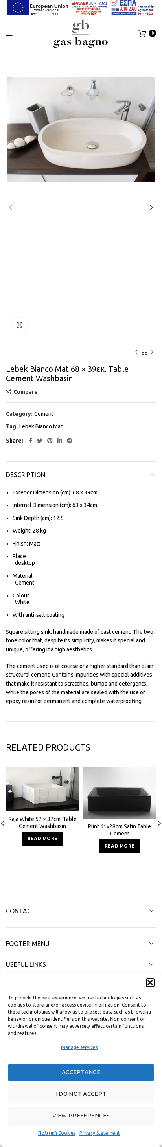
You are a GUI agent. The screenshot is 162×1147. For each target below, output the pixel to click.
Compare (25, 392)
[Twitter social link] (40, 440)
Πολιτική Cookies (56, 1133)
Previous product (136, 352)
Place (19, 556)
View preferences (81, 1115)
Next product (152, 352)
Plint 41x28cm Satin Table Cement (119, 830)
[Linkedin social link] (59, 440)
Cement (43, 414)
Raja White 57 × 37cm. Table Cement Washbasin (43, 822)
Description (25, 474)
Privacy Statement (99, 1133)
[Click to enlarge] (20, 325)
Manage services (79, 1047)
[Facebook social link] (30, 440)
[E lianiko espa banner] (81, 7)
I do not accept (81, 1093)
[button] (150, 983)
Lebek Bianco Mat (41, 426)
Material (23, 576)
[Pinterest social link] (50, 440)
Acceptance (81, 1072)
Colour (21, 595)
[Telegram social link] (69, 440)
